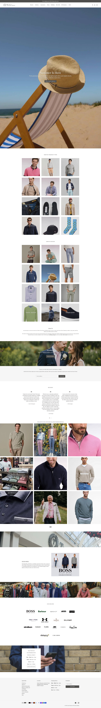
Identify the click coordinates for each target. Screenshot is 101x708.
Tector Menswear (70, 705)
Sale (23, 695)
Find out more (50, 356)
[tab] (49, 418)
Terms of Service (25, 692)
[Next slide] (53, 364)
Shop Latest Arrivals (50, 81)
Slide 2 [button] (50, 418)
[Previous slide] (46, 364)
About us (23, 684)
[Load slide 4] (50, 364)
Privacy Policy (24, 690)
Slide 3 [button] (51, 418)
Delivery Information (26, 686)
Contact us (24, 683)
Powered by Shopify (76, 705)
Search (23, 693)
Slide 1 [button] (49, 418)
